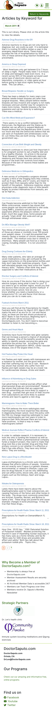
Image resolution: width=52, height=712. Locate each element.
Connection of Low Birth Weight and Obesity (21, 144)
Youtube (13, 701)
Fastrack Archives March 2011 (15, 303)
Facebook (13, 697)
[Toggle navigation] (47, 5)
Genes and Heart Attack (12, 329)
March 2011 (11, 26)
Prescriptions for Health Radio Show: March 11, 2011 (25, 510)
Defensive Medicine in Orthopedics (17, 171)
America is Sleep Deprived (14, 64)
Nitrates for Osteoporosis (13, 483)
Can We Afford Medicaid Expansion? (18, 118)
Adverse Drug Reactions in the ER (17, 40)
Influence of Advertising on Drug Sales (19, 379)
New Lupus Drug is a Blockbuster (17, 457)
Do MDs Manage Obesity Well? (16, 225)
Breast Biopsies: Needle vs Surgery (18, 91)
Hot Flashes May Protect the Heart (17, 354)
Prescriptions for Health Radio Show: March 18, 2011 (25, 524)
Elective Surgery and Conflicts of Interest (20, 276)
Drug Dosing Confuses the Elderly (17, 251)
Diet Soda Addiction (11, 198)
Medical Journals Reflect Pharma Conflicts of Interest (25, 430)
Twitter (11, 705)
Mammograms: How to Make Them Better (20, 403)
